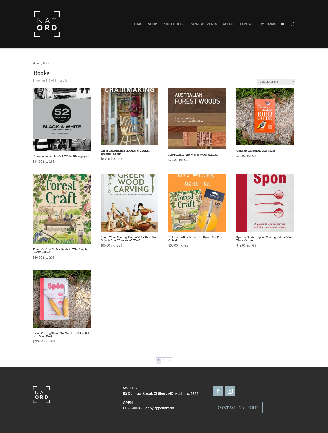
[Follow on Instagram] (230, 391)
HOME (137, 24)
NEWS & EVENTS (204, 24)
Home (36, 63)
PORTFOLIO (172, 24)
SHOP (152, 24)
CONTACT (247, 24)
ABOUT (228, 24)
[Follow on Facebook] (218, 391)
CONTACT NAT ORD (238, 407)
